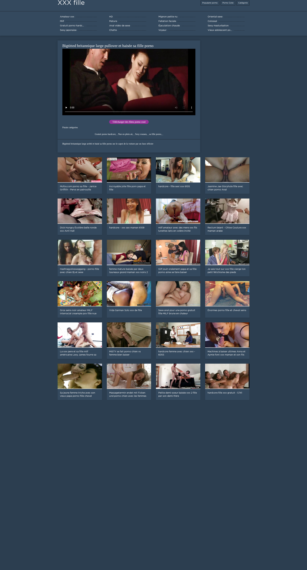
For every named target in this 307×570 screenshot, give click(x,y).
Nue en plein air (125, 134)
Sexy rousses (141, 134)
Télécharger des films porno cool (129, 122)
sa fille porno (155, 134)
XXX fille (71, 3)
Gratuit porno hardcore (105, 134)
